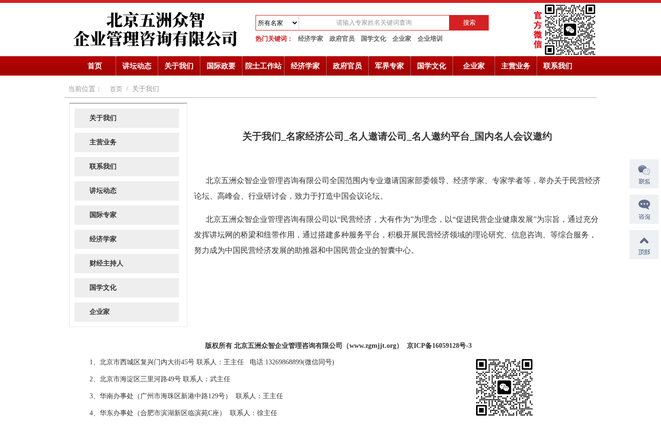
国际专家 (103, 214)
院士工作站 (263, 66)
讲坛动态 (136, 66)
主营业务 (515, 66)
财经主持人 (106, 263)
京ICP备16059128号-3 (439, 345)
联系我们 (557, 66)
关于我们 (179, 66)
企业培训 (430, 38)
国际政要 (221, 66)
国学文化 (373, 38)
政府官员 (342, 38)
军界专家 (389, 66)
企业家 (401, 38)
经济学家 (310, 38)
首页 (95, 66)
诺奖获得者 (81, 343)
